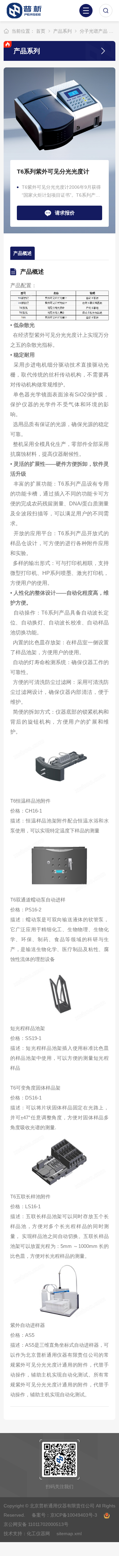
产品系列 (62, 31)
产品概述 (22, 253)
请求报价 (65, 213)
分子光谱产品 (93, 31)
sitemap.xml (69, 1533)
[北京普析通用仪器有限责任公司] (28, 11)
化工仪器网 (38, 1533)
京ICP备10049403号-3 (74, 1515)
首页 (40, 31)
